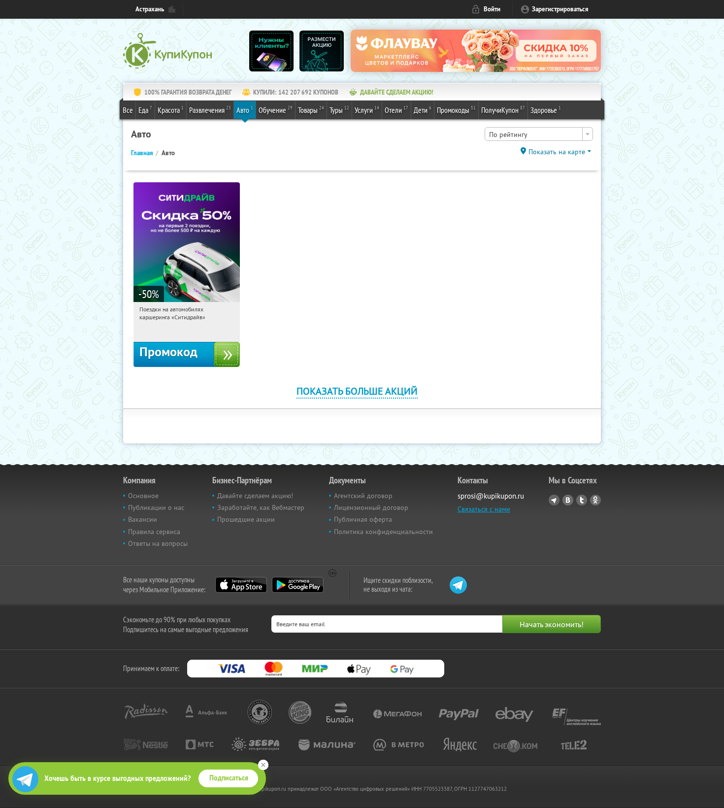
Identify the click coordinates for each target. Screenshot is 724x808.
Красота (171, 109)
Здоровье (545, 109)
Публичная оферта (363, 519)
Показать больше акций (357, 391)
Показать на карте (556, 151)
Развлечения (210, 109)
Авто (244, 109)
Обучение (276, 109)
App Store (241, 585)
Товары (311, 109)
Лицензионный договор (371, 507)
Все (128, 110)
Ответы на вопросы (158, 543)
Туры (339, 109)
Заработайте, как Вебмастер (260, 507)
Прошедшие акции (246, 519)
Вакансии (142, 519)
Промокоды (456, 109)
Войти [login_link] (492, 9)
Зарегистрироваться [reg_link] (560, 9)
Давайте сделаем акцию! (255, 495)
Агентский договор (363, 495)
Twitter (581, 500)
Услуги (367, 109)
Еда (145, 109)
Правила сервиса (154, 531)
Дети (422, 109)
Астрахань (149, 9)
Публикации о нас (156, 507)
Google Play (298, 585)
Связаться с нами (484, 509)
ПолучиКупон (503, 109)
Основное (143, 495)
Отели (396, 109)
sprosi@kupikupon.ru (491, 496)
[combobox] (539, 134)
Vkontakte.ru (567, 500)
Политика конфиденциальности (383, 531)
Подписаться (228, 778)
